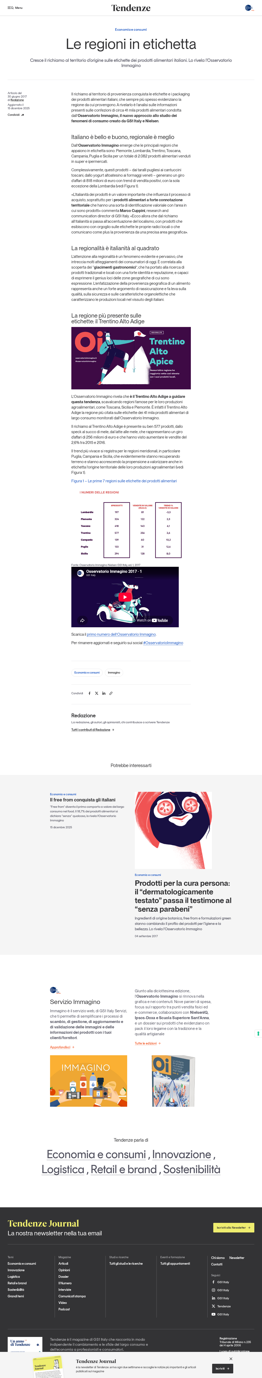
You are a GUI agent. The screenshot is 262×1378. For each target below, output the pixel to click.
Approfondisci (60, 1047)
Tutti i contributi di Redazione (90, 730)
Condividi (14, 115)
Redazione (17, 100)
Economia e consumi (87, 672)
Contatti (216, 1264)
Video (62, 1303)
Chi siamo (218, 1258)
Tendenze (224, 1306)
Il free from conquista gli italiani (82, 800)
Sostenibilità (192, 1169)
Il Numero (65, 1283)
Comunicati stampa (72, 1296)
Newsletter (236, 1258)
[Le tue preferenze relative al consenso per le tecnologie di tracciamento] (258, 1033)
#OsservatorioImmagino (163, 643)
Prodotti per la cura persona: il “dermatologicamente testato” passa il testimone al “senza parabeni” (183, 896)
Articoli (63, 1263)
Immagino (114, 672)
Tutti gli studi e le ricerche (126, 1263)
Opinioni (64, 1270)
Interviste (64, 1290)
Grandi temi (16, 1296)
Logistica (63, 1169)
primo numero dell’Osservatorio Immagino (121, 634)
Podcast (64, 1309)
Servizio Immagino (75, 1002)
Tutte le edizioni (146, 1043)
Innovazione (181, 1154)
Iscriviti (220, 1368)
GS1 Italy (223, 1282)
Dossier (63, 1277)
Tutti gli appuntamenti (175, 1263)
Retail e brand (124, 1169)
